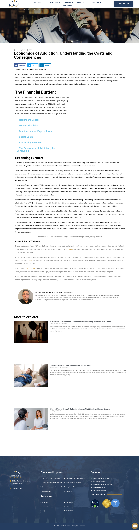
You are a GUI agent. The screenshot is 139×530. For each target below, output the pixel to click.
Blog (43, 511)
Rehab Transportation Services (102, 484)
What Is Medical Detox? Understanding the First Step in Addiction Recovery (80, 409)
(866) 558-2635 (17, 488)
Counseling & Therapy (99, 490)
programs (69, 249)
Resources (94, 2)
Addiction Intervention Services (102, 478)
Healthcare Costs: (29, 119)
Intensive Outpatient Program (51, 478)
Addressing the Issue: (31, 142)
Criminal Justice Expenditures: (35, 131)
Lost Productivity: (28, 125)
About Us (80, 2)
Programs (38, 2)
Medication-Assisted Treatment (52, 487)
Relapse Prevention (99, 487)
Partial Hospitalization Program (52, 482)
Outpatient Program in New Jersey (77, 478)
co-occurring (30, 268)
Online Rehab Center (99, 481)
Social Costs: (26, 136)
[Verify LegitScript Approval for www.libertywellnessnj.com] (95, 503)
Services (67, 2)
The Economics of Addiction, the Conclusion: (36, 149)
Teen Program (46, 491)
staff (30, 260)
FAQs (67, 506)
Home (11, 10)
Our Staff (45, 506)
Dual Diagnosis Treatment (74, 482)
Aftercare (69, 491)
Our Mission (69, 502)
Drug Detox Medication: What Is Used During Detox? (71, 365)
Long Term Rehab (71, 487)
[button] (20, 65)
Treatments (53, 2)
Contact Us (67, 5)
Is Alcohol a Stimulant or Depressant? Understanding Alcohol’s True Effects (80, 322)
